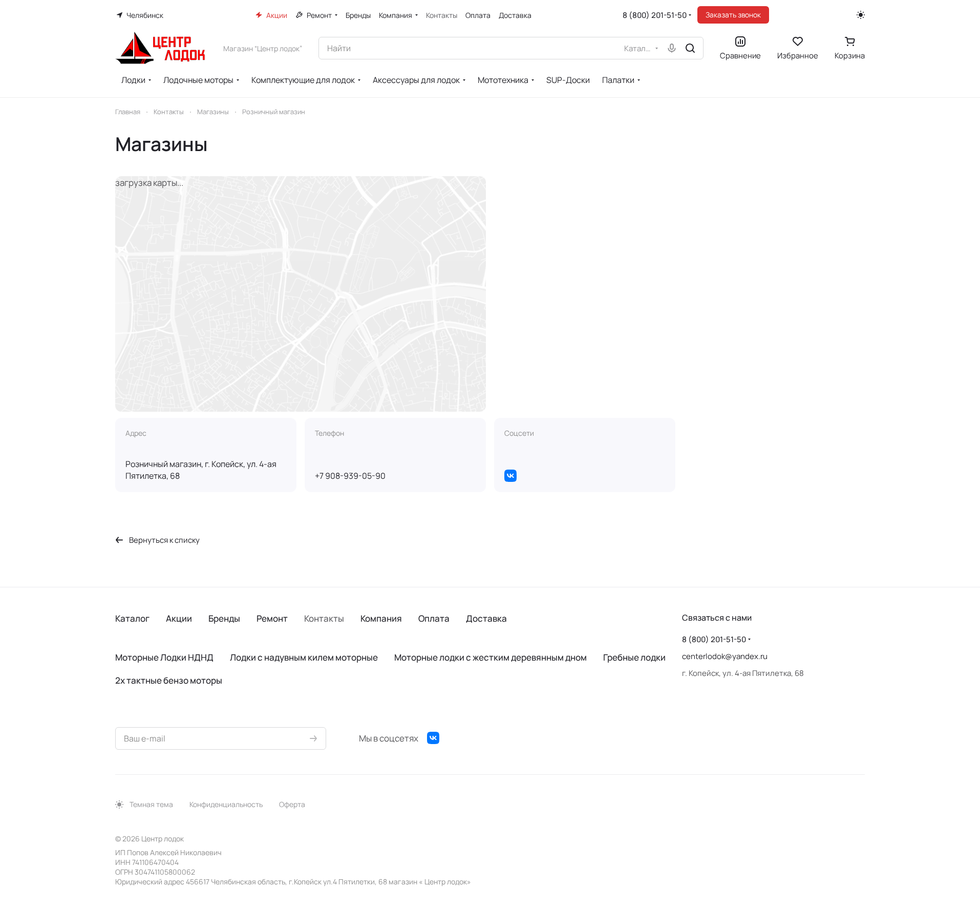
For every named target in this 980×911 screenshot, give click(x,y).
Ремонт (272, 618)
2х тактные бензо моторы (168, 680)
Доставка (486, 618)
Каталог (132, 618)
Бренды (224, 618)
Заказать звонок (733, 14)
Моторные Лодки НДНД (164, 657)
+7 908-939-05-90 (350, 475)
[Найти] (690, 48)
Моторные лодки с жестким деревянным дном (490, 657)
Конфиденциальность (226, 804)
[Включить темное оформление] (861, 15)
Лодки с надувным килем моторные (304, 657)
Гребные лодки (634, 657)
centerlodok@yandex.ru (725, 656)
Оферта (292, 804)
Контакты (324, 618)
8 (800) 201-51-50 (655, 15)
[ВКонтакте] (510, 476)
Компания (381, 618)
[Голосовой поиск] (672, 48)
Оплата (434, 618)
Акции (179, 618)
